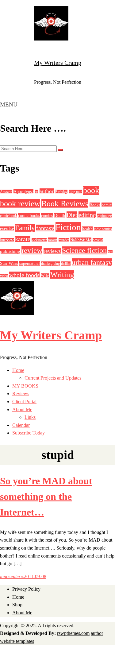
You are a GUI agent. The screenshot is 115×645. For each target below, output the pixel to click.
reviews (52, 251)
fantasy (45, 228)
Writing (62, 274)
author (47, 191)
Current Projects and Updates (53, 377)
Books (95, 205)
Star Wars (9, 263)
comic (107, 205)
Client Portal (24, 401)
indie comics (103, 229)
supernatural (29, 263)
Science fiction (84, 250)
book (91, 190)
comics (47, 215)
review (31, 250)
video (4, 276)
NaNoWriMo (80, 240)
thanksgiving (50, 263)
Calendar (21, 425)
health (87, 228)
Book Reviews (64, 203)
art (36, 192)
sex (110, 251)
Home (18, 370)
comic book (8, 216)
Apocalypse (23, 191)
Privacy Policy (26, 589)
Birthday (61, 192)
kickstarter (39, 240)
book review (20, 203)
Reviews (20, 393)
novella (98, 240)
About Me (22, 409)
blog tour (75, 192)
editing (87, 214)
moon (52, 240)
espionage (104, 216)
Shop (17, 604)
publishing (10, 251)
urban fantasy (92, 262)
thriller (66, 263)
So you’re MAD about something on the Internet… (46, 496)
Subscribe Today (28, 432)
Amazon (6, 192)
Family (25, 228)
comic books (29, 215)
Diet (72, 214)
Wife (45, 275)
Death (59, 215)
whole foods (24, 275)
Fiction (68, 227)
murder (64, 240)
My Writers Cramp (57, 62)
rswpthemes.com (73, 633)
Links (30, 417)
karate (22, 239)
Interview (7, 240)
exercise (7, 228)
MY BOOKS (25, 385)
